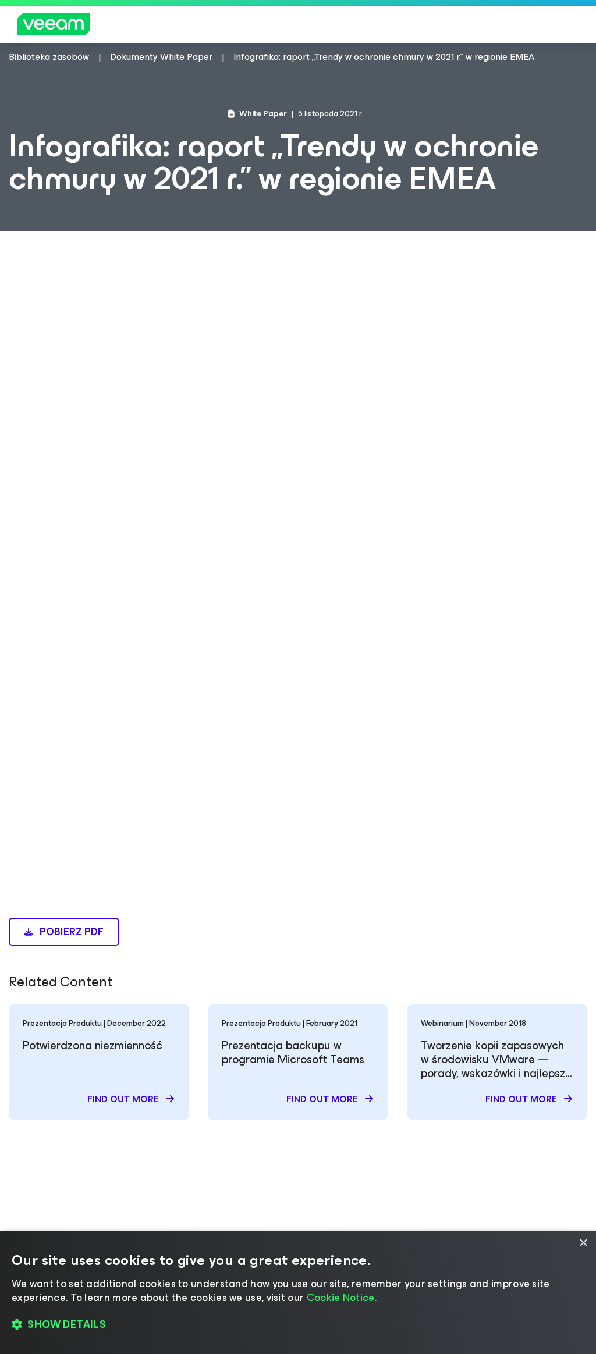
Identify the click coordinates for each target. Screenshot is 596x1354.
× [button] (583, 1243)
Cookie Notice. (342, 1297)
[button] (298, 1325)
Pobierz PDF (70, 931)
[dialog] (298, 1292)
